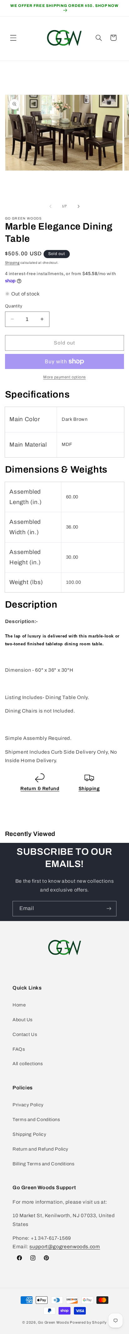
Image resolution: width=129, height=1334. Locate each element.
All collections (28, 1063)
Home (19, 1004)
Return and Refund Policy (40, 1149)
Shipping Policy (29, 1134)
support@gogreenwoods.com (64, 1246)
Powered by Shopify (88, 1322)
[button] (13, 37)
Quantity (13, 306)
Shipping (12, 262)
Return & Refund (39, 788)
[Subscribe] (109, 908)
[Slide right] (78, 206)
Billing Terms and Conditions (44, 1163)
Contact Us (25, 1034)
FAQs (19, 1049)
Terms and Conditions (36, 1119)
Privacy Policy (28, 1104)
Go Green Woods (54, 1322)
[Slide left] (50, 206)
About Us (23, 1019)
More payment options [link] (64, 377)
